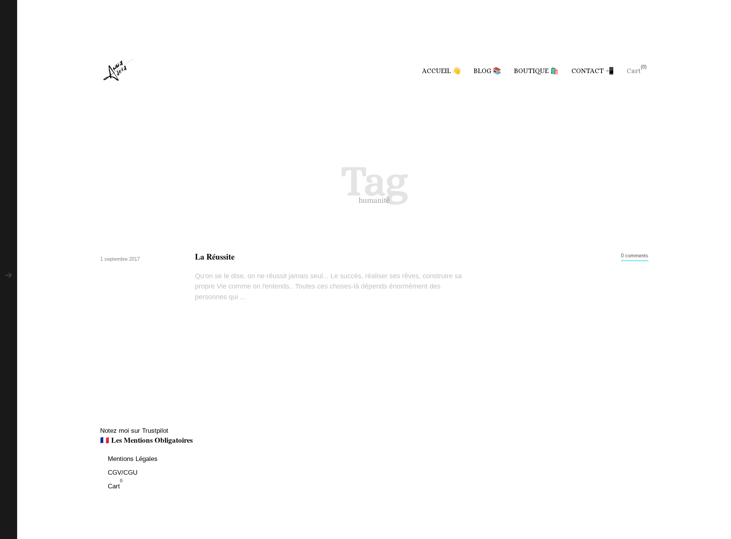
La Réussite (215, 257)
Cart (634, 71)
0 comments (634, 255)
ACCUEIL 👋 (441, 71)
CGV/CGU (122, 472)
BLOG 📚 (487, 71)
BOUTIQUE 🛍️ (536, 71)
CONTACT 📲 (592, 71)
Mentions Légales (133, 458)
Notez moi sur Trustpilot (134, 430)
